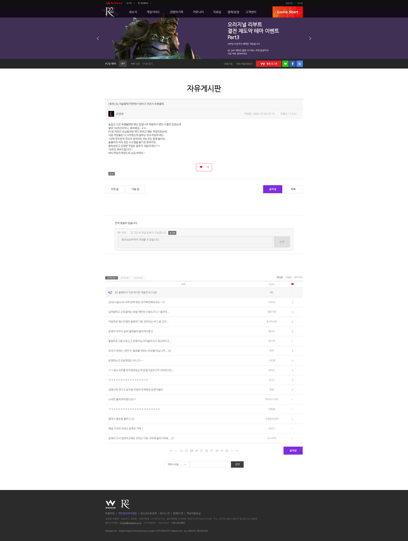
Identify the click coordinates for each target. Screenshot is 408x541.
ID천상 (120, 113)
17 (211, 450)
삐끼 (272, 350)
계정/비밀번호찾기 (244, 63)
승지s (271, 379)
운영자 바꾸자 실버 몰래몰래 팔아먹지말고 (130, 331)
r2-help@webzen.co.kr (130, 523)
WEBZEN (110, 504)
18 (216, 450)
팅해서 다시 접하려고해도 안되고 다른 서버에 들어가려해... (141, 438)
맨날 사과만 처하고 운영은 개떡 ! (125, 428)
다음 (310, 38)
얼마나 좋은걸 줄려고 (121, 418)
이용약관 (110, 513)
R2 (110, 12)
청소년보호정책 (148, 513)
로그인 (300, 3)
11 (181, 450)
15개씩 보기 (111, 278)
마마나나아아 (271, 399)
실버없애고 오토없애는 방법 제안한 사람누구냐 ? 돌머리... (138, 311)
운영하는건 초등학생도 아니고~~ (125, 360)
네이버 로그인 (285, 64)
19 (221, 450)
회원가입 (289, 3)
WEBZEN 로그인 (268, 64)
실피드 (271, 370)
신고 (111, 173)
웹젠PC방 (178, 513)
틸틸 (272, 389)
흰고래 (271, 341)
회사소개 (164, 513)
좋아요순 (299, 277)
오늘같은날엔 (271, 418)
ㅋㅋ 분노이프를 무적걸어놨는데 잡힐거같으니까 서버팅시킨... (141, 370)
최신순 (280, 277)
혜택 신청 (135, 63)
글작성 (272, 189)
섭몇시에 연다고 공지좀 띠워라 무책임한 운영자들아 (135, 389)
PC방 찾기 (148, 63)
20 (226, 450)
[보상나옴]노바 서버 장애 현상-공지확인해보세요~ (136, 302)
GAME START (288, 12)
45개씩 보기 (138, 278)
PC (130, 3)
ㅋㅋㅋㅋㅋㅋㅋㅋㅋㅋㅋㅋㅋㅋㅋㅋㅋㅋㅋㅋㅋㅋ (134, 409)
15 (201, 450)
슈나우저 (271, 438)
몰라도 (271, 331)
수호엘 (271, 360)
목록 (293, 189)
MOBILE (144, 3)
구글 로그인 (299, 64)
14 (196, 450)
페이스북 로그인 (292, 64)
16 (206, 450)
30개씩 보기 (125, 278)
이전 (97, 38)
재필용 (271, 409)
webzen (114, 3)
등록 (282, 241)
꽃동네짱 (271, 311)
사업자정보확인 (178, 523)
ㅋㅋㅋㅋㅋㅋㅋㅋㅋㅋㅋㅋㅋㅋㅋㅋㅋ (128, 379)
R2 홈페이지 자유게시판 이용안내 (136, 292)
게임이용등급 (193, 513)
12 (186, 450)
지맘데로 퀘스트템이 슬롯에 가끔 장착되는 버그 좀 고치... (138, 321)
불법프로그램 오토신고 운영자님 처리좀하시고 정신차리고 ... (140, 341)
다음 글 (135, 189)
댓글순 (289, 277)
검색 (237, 464)
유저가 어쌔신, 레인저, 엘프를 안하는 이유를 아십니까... (139, 350)
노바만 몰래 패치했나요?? (122, 399)
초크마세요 (271, 321)
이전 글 (115, 189)
